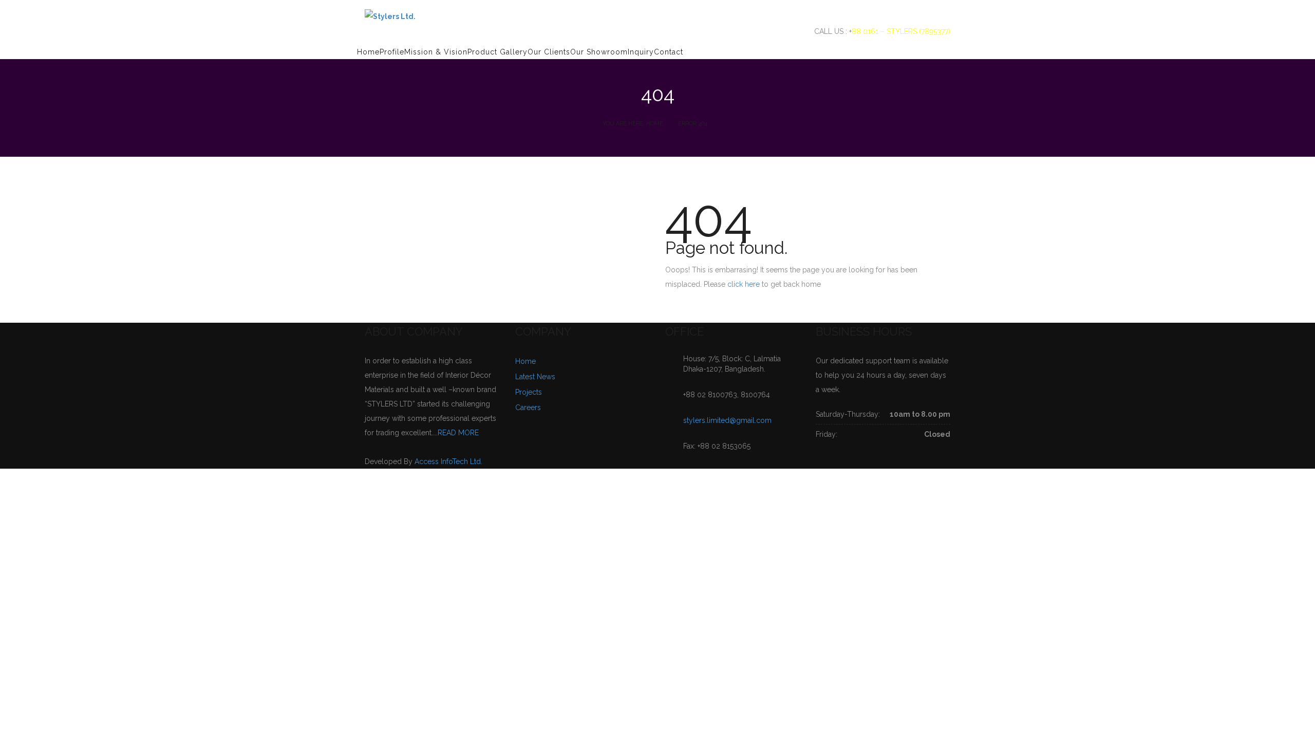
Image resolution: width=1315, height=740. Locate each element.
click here (743, 284)
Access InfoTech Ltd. (448, 461)
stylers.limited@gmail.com (727, 420)
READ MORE (458, 433)
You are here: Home (633, 123)
